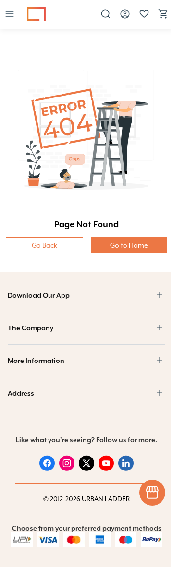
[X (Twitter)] (86, 468)
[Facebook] (47, 468)
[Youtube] (106, 468)
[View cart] (163, 17)
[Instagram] (66, 468)
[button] (9, 14)
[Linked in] (126, 468)
